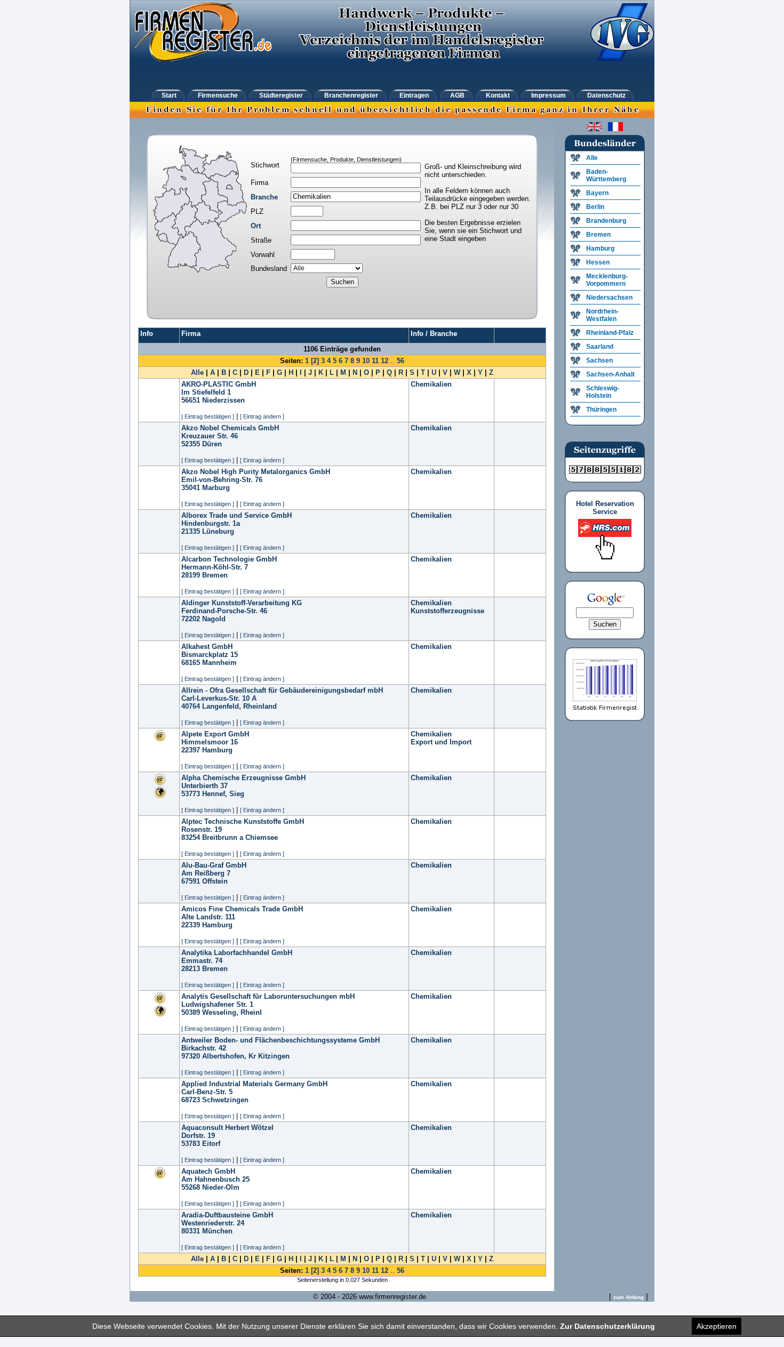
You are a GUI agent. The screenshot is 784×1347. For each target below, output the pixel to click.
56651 (190, 400)
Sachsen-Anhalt (610, 374)
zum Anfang (628, 1297)
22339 (190, 925)
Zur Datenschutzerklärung (607, 1326)
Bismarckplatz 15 (209, 655)
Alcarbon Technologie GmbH (229, 559)
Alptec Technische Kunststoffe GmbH (242, 821)
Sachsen (599, 360)
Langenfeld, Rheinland (239, 706)
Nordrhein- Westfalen (602, 315)
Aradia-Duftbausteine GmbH (227, 1215)
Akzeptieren (717, 1326)
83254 (190, 837)
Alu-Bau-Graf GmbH (213, 865)
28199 (190, 575)
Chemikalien (431, 384)
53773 (190, 794)
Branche (264, 197)
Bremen (215, 575)
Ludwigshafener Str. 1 (217, 1004)
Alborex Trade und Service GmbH (236, 515)
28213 (190, 969)
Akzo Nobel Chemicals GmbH (230, 428)
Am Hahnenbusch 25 (215, 1179)
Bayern (597, 193)
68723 (190, 1100)
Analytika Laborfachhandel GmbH (236, 953)
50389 (190, 1012)
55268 (190, 1187)
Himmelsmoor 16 (209, 742)
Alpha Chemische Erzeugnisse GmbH (243, 778)
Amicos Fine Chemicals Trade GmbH (242, 909)
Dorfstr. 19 (198, 1136)
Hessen (598, 262)
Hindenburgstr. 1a (210, 523)
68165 (190, 663)
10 (366, 361)
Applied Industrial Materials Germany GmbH (254, 1084)
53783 (190, 1144)
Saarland (599, 346)
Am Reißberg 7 (205, 873)
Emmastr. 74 (201, 961)
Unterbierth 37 (204, 786)
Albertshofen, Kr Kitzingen (246, 1056)
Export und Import (441, 742)
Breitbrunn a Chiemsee (240, 837)
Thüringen (601, 409)
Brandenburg (606, 220)
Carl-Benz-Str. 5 (207, 1092)
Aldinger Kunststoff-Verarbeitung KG (241, 603)
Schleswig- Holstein (602, 391)
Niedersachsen (609, 297)
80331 (190, 1231)
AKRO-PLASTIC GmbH (218, 384)
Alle (197, 372)
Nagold (214, 619)
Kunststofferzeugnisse (447, 611)
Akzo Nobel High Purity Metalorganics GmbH (255, 472)
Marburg (216, 488)
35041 (190, 488)
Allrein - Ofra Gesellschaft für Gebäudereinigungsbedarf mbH (282, 690)
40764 (190, 706)
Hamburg (217, 750)
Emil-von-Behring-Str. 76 (221, 480)
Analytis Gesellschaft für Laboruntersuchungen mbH (268, 996)
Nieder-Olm (220, 1187)
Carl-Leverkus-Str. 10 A (219, 698)
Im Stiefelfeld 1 (206, 392)
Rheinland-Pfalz (610, 332)
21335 (190, 531)
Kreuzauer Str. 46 (209, 436)
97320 (190, 1056)
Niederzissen (223, 400)
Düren (212, 444)
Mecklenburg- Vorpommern (607, 279)
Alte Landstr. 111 (208, 917)
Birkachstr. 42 (203, 1048)
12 (384, 361)
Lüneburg (218, 531)
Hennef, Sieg (223, 794)
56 (400, 361)
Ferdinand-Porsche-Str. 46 (224, 611)
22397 (190, 750)
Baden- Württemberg (606, 175)
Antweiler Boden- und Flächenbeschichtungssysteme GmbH (280, 1040)
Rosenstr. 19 (201, 829)
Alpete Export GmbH (215, 734)
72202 (190, 619)
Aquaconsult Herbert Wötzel (227, 1128)
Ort (256, 226)
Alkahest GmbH (207, 647)
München (217, 1231)
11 (375, 361)
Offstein (215, 881)
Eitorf (211, 1144)
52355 (190, 444)
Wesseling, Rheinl (232, 1012)
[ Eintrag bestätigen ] (207, 416)
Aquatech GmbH (208, 1171)
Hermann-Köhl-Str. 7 (214, 567)
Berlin (595, 207)
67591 (190, 881)
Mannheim (219, 663)
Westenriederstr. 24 (212, 1223)
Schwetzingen (225, 1100)
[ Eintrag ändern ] (262, 416)
